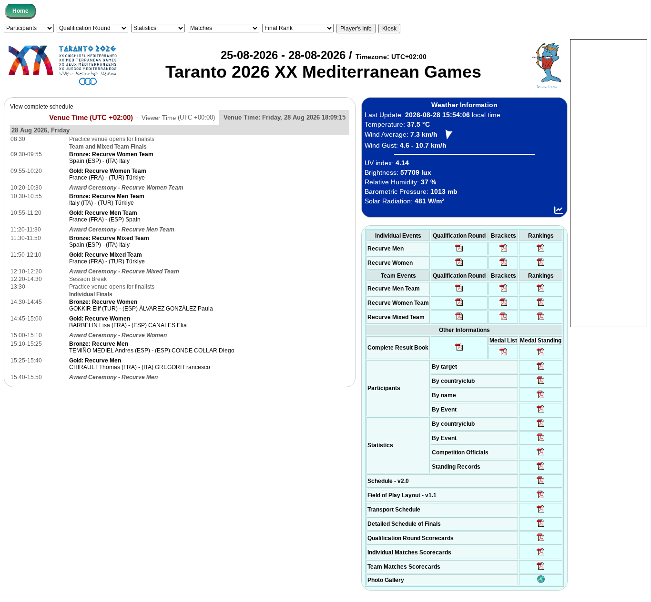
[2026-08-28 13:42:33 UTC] (541, 555)
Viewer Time (178, 117)
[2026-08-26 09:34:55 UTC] (459, 251)
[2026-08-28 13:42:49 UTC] (541, 569)
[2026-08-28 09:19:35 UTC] (503, 291)
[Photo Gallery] (541, 581)
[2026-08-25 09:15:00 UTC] (541, 497)
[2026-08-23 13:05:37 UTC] (541, 369)
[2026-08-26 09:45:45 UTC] (541, 540)
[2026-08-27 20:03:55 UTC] (541, 512)
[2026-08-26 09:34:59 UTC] (459, 265)
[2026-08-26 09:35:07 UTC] (459, 305)
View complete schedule (41, 106)
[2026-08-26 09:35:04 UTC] (459, 291)
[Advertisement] (608, 182)
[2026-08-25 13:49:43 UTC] (541, 455)
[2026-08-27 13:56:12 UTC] (541, 526)
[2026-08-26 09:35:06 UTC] (459, 319)
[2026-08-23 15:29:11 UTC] (541, 469)
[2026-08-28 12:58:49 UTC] (503, 265)
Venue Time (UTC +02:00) (91, 117)
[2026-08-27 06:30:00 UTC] (541, 483)
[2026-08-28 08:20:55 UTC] (503, 305)
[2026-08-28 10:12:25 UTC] (503, 319)
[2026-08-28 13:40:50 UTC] (459, 350)
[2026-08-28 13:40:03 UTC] (503, 251)
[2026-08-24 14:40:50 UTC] (541, 383)
